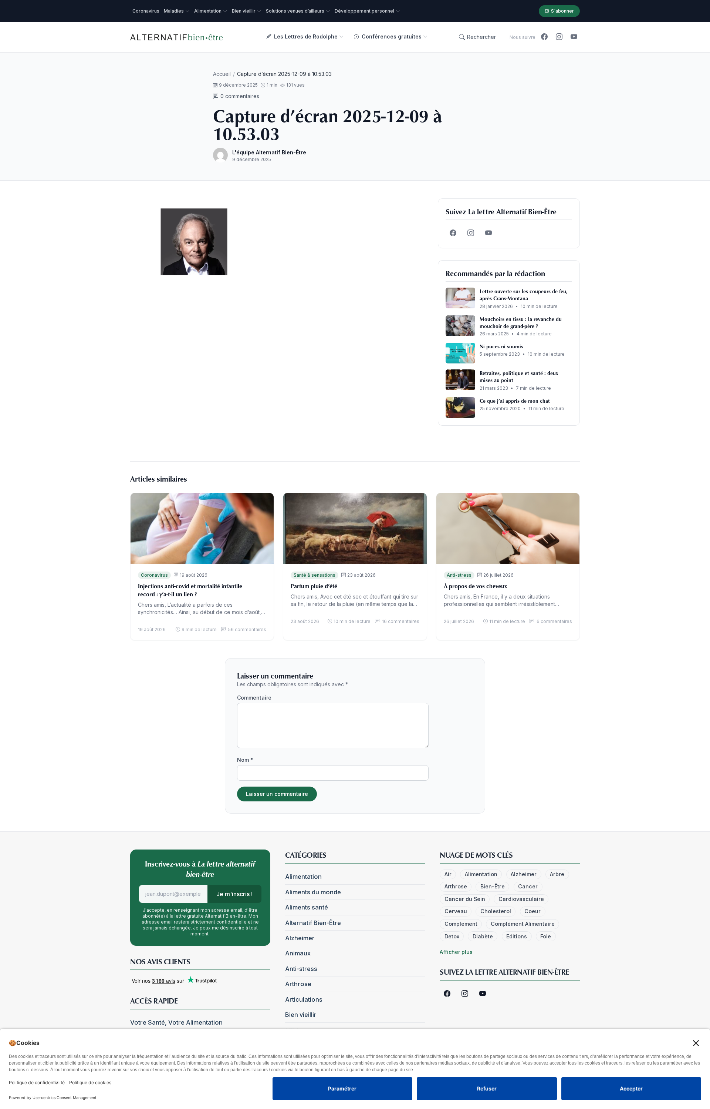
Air (448, 874)
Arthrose (298, 984)
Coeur (532, 911)
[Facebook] (544, 37)
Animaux (298, 953)
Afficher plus (456, 952)
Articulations (303, 999)
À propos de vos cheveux (475, 586)
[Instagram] (559, 37)
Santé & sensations (314, 575)
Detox (451, 936)
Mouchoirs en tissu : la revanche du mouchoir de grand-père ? (521, 322)
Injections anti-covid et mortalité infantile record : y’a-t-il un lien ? (190, 590)
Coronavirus (154, 575)
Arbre (557, 874)
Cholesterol (495, 911)
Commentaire (254, 697)
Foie (545, 936)
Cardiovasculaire (521, 899)
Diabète (483, 936)
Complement (460, 924)
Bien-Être (492, 886)
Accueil (222, 74)
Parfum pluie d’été (314, 586)
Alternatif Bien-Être (313, 923)
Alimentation (303, 876)
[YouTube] (574, 37)
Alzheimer (300, 938)
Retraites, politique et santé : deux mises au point (519, 376)
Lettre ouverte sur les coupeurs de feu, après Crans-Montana (524, 295)
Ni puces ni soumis (501, 346)
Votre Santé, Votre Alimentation (176, 1022)
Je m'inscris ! (234, 894)
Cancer (528, 886)
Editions (516, 936)
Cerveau (455, 911)
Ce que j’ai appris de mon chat (515, 400)
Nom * (245, 760)
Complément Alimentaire (523, 924)
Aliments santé (306, 907)
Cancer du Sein (464, 899)
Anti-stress (459, 575)
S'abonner (562, 11)
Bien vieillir (301, 1014)
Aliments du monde (313, 892)
